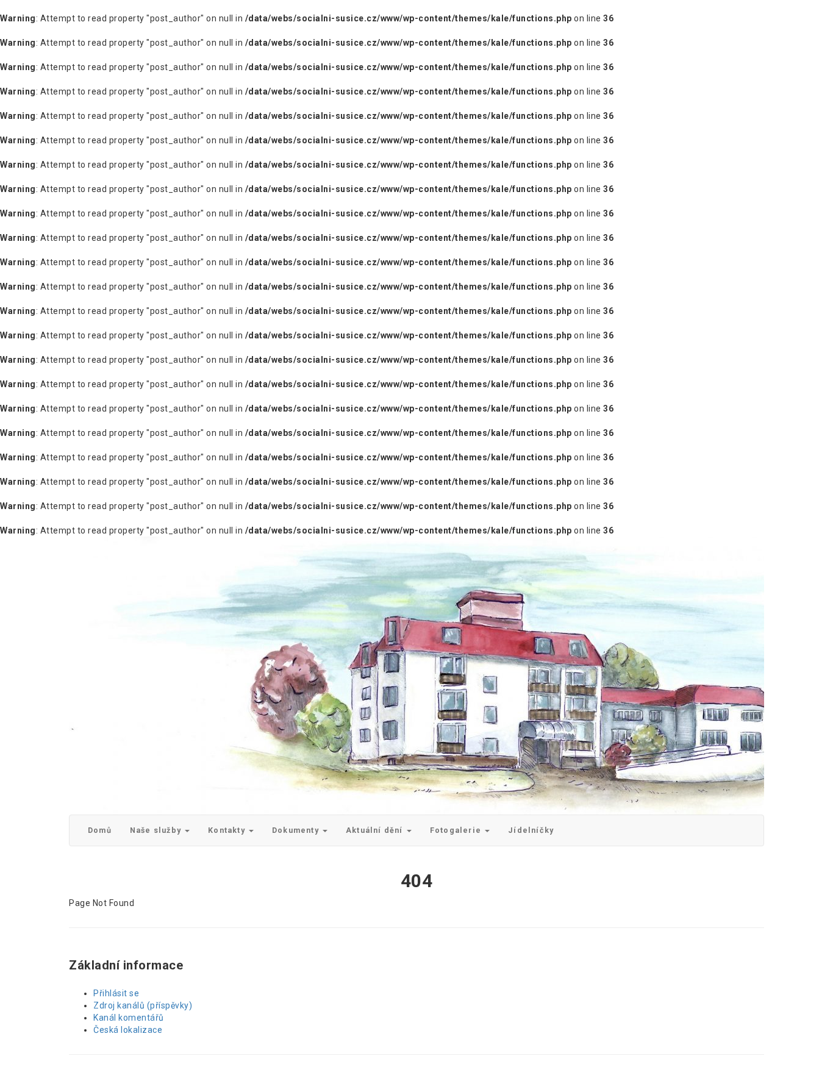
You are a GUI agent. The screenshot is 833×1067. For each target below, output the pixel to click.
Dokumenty (296, 830)
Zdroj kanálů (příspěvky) (142, 1005)
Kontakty (228, 830)
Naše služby (157, 830)
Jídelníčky (531, 830)
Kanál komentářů (128, 1017)
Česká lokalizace (127, 1030)
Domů (100, 830)
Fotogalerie (457, 830)
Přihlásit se (116, 993)
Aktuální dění (376, 830)
